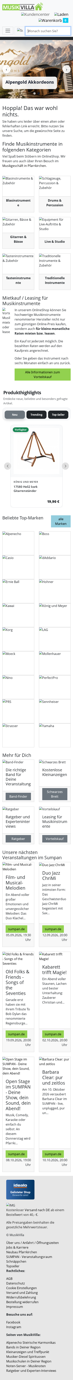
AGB (9, 1278)
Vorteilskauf (55, 839)
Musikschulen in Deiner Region (28, 1361)
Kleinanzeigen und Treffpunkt (27, 1352)
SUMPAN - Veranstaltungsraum (29, 1257)
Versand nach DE (37, 1210)
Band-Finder (18, 796)
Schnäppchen (16, 1261)
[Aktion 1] (34, 93)
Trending (36, 414)
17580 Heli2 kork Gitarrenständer (26, 489)
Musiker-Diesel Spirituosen (26, 1356)
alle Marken (61, 521)
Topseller (12, 1266)
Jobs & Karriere (17, 1247)
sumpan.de (16, 929)
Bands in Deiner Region (23, 1347)
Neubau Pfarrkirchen (21, 1252)
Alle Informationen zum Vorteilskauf (42, 374)
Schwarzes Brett (55, 794)
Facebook (13, 1322)
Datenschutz (15, 1283)
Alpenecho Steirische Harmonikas (31, 1342)
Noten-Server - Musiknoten (26, 1366)
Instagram (13, 1327)
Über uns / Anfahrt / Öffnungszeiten (32, 1243)
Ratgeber (18, 839)
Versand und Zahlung (22, 1293)
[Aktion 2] (38, 93)
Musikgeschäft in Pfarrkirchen (24, 166)
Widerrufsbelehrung (21, 1297)
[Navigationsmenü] (7, 31)
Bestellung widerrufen (22, 1302)
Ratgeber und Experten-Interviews (31, 1370)
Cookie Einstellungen (21, 1288)
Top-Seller (58, 414)
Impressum (14, 1307)
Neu (15, 414)
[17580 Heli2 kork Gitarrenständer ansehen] (36, 451)
